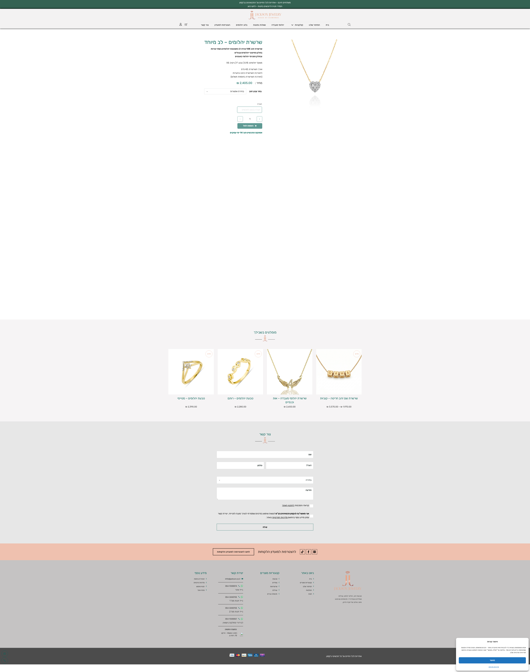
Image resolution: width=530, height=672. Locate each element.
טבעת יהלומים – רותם (240, 398)
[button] (284, 43)
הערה (259, 104)
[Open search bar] (349, 24)
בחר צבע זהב (255, 91)
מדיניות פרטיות (494, 667)
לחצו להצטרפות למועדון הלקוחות (233, 551)
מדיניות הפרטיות (279, 517)
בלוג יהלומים (241, 25)
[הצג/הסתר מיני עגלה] (186, 24)
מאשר (492, 660)
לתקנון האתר (288, 505)
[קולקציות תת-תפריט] (292, 25)
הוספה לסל (248, 125)
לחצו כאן (252, 6)
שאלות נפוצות (259, 25)
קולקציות (299, 25)
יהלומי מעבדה (277, 25)
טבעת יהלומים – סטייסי (191, 398)
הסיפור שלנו (314, 25)
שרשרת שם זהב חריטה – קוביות (339, 398)
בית (327, 25)
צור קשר (205, 25)
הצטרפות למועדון (222, 25)
